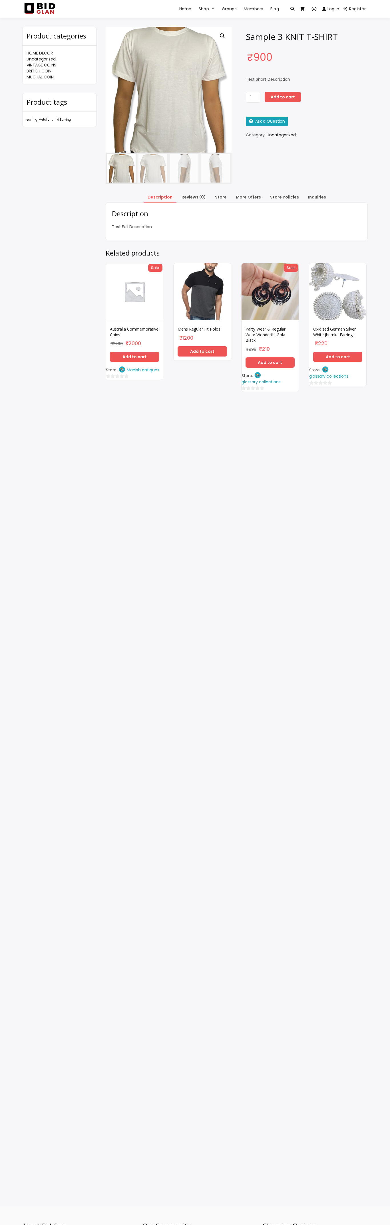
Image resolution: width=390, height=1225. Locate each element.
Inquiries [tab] (317, 197)
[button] (222, 36)
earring (32, 120)
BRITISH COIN (39, 71)
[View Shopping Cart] (302, 9)
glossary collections (261, 382)
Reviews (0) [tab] (194, 197)
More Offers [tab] (248, 197)
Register (357, 9)
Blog (274, 9)
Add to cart (283, 97)
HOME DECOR (40, 53)
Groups (229, 9)
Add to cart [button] (134, 357)
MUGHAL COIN (40, 77)
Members (253, 9)
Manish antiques (143, 370)
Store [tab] (221, 197)
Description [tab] (160, 197)
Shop (204, 9)
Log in (333, 9)
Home (185, 9)
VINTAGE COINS (41, 65)
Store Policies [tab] (284, 197)
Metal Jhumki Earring (55, 120)
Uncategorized (41, 59)
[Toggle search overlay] (292, 9)
